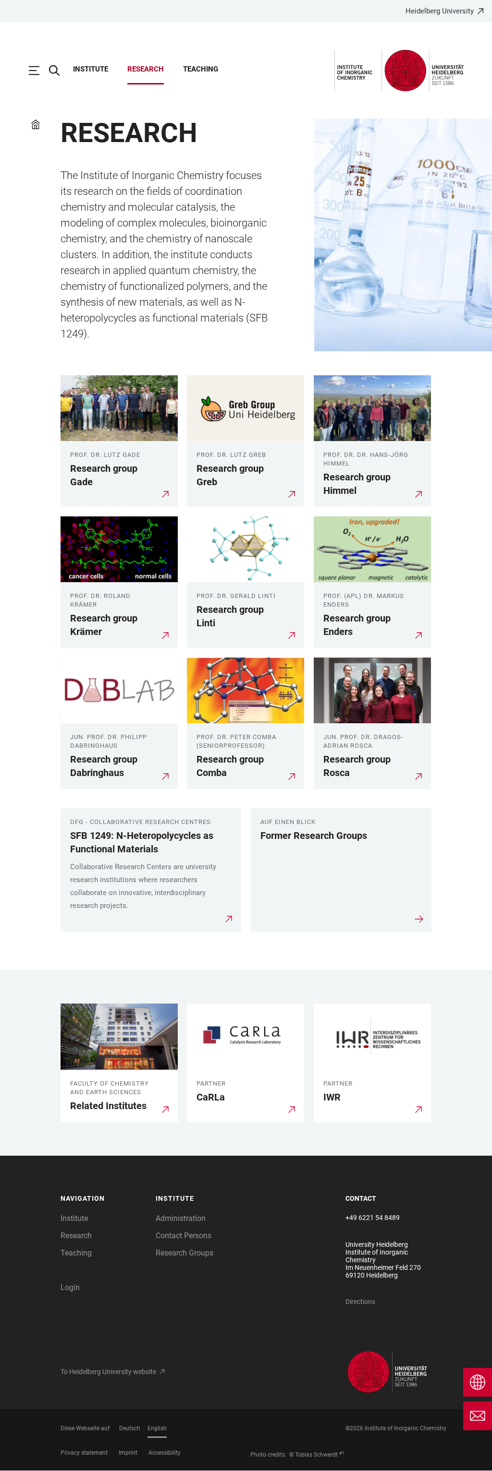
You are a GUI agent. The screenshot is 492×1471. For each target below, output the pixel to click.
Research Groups (184, 1252)
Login (70, 1287)
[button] (103, 1199)
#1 (341, 1453)
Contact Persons (183, 1235)
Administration (181, 1218)
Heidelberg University (440, 11)
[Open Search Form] (59, 70)
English (157, 1428)
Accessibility (164, 1452)
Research (145, 69)
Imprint (128, 1452)
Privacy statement (84, 1452)
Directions (360, 1301)
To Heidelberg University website (108, 1371)
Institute (90, 69)
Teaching (200, 69)
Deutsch (129, 1428)
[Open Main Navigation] (39, 70)
